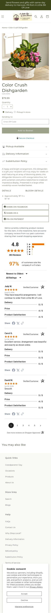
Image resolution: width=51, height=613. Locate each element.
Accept (24, 594)
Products (9, 476)
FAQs (7, 521)
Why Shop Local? (13, 533)
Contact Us (10, 527)
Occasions (10, 471)
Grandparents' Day (13, 465)
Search (8, 499)
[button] (36, 16)
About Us (9, 482)
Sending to (11, 117)
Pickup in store (23, 112)
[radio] (36, 244)
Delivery (9, 112)
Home (4, 28)
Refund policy (11, 551)
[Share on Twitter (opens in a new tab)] (18, 323)
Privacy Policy (36, 587)
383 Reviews (17, 255)
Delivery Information (14, 539)
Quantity (6, 102)
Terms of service (12, 563)
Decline (24, 600)
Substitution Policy (14, 557)
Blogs (8, 505)
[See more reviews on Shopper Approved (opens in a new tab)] (22, 323)
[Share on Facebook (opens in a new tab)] (13, 323)
